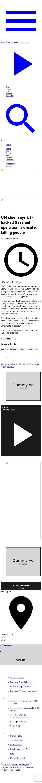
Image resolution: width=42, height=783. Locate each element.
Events (8, 89)
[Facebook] (10, 164)
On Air (8, 87)
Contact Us (10, 96)
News (8, 91)
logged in (16, 349)
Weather (9, 94)
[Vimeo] (9, 166)
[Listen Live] (21, 433)
